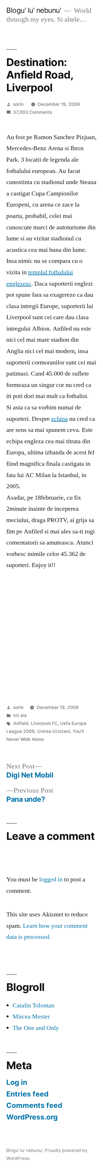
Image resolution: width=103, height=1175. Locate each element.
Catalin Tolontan (33, 1005)
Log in (16, 1082)
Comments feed (34, 1105)
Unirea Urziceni (53, 731)
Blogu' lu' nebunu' (33, 10)
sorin (18, 104)
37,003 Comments (32, 112)
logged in (51, 879)
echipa (59, 419)
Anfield (20, 723)
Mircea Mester (31, 1017)
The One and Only (36, 1028)
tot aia (20, 715)
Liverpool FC (44, 723)
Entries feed (27, 1094)
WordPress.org (32, 1117)
